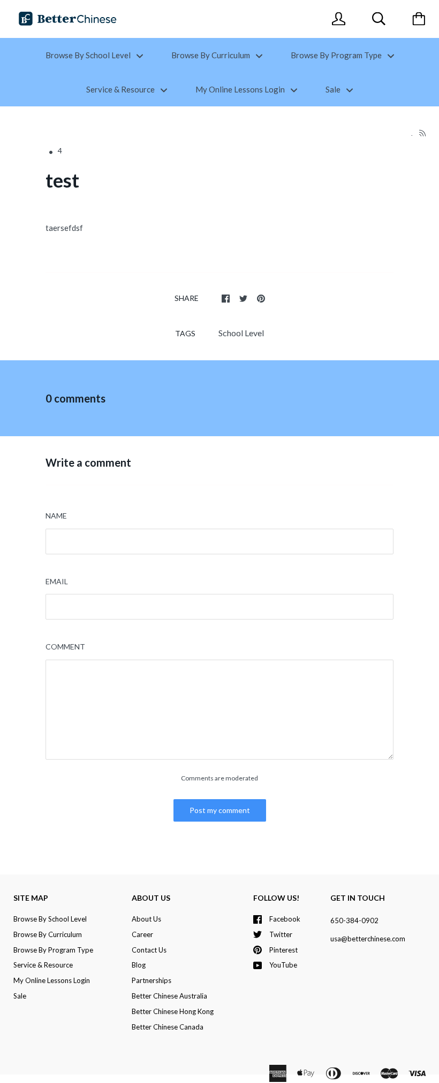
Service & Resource (121, 89)
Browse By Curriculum (211, 55)
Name (56, 515)
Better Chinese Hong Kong (173, 1011)
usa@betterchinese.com (367, 938)
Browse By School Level (89, 55)
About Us (146, 919)
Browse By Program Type (337, 55)
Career (142, 934)
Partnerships (151, 980)
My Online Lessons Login (240, 89)
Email (57, 581)
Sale (334, 89)
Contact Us (149, 950)
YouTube (283, 965)
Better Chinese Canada (167, 1027)
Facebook (284, 919)
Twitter (280, 934)
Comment (65, 646)
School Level (241, 333)
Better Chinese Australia (169, 996)
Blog (139, 965)
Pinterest (283, 950)
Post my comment (220, 810)
